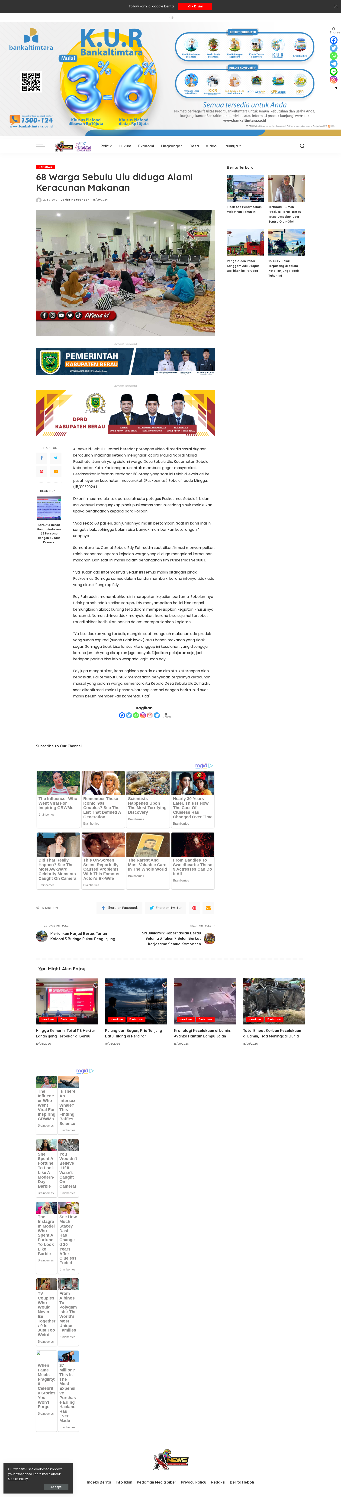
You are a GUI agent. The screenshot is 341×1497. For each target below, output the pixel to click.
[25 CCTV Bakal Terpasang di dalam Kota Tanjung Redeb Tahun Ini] (286, 242)
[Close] (336, 6)
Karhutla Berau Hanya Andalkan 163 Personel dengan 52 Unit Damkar (49, 533)
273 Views (50, 199)
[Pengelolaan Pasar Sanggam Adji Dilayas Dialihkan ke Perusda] (245, 242)
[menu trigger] (43, 146)
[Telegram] (157, 715)
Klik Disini (195, 6)
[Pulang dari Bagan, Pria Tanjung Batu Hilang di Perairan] (136, 1001)
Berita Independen (75, 199)
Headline (48, 1019)
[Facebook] (41, 457)
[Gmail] (150, 715)
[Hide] (336, 88)
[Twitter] (55, 457)
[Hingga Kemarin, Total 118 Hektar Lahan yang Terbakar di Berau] (67, 1001)
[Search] (302, 146)
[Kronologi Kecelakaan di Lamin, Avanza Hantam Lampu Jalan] (205, 1001)
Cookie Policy (18, 1479)
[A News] (72, 146)
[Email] (55, 471)
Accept (56, 1487)
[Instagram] (143, 715)
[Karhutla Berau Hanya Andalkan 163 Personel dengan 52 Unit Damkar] (49, 508)
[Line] (334, 72)
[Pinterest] (41, 471)
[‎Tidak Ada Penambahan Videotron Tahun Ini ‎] (245, 188)
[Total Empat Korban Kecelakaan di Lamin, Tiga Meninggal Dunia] (274, 1001)
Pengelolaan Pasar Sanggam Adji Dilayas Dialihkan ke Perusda (243, 265)
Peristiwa (45, 166)
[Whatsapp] (136, 715)
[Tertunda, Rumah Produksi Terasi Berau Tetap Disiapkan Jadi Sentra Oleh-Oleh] (286, 188)
